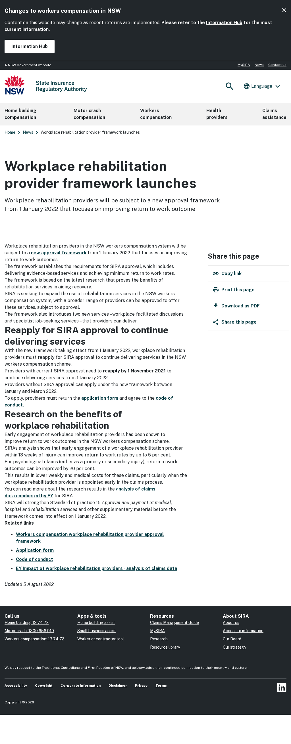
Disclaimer (118, 686)
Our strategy (234, 647)
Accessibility (16, 686)
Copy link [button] (231, 273)
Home (10, 132)
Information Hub (224, 22)
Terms (161, 686)
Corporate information (81, 686)
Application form (35, 550)
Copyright (44, 686)
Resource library (165, 647)
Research (159, 639)
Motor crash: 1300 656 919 (29, 630)
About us (231, 622)
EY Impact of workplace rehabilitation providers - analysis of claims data (96, 568)
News (259, 65)
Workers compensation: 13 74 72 (34, 639)
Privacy (141, 686)
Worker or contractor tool (100, 639)
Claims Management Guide (174, 622)
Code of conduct (34, 559)
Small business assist (96, 630)
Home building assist (96, 622)
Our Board (232, 639)
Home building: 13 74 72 (27, 622)
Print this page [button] (238, 289)
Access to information (243, 630)
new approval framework (58, 252)
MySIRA (244, 65)
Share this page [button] (239, 322)
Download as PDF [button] (240, 306)
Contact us (277, 65)
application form (99, 398)
